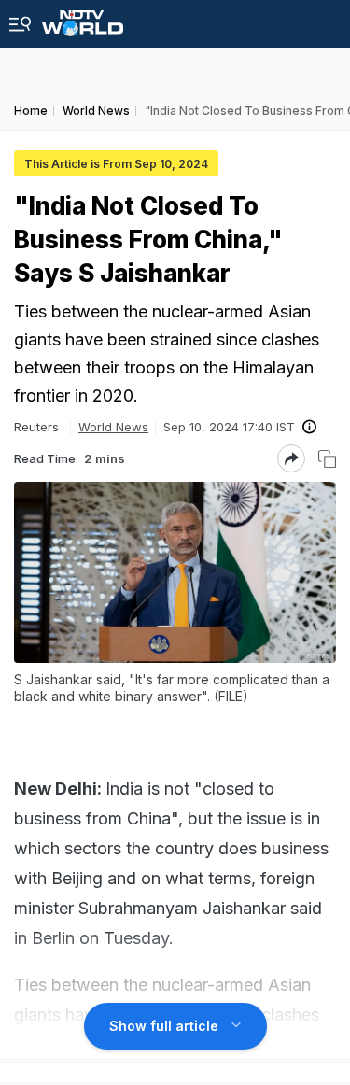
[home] (82, 18)
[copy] (327, 459)
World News (113, 426)
